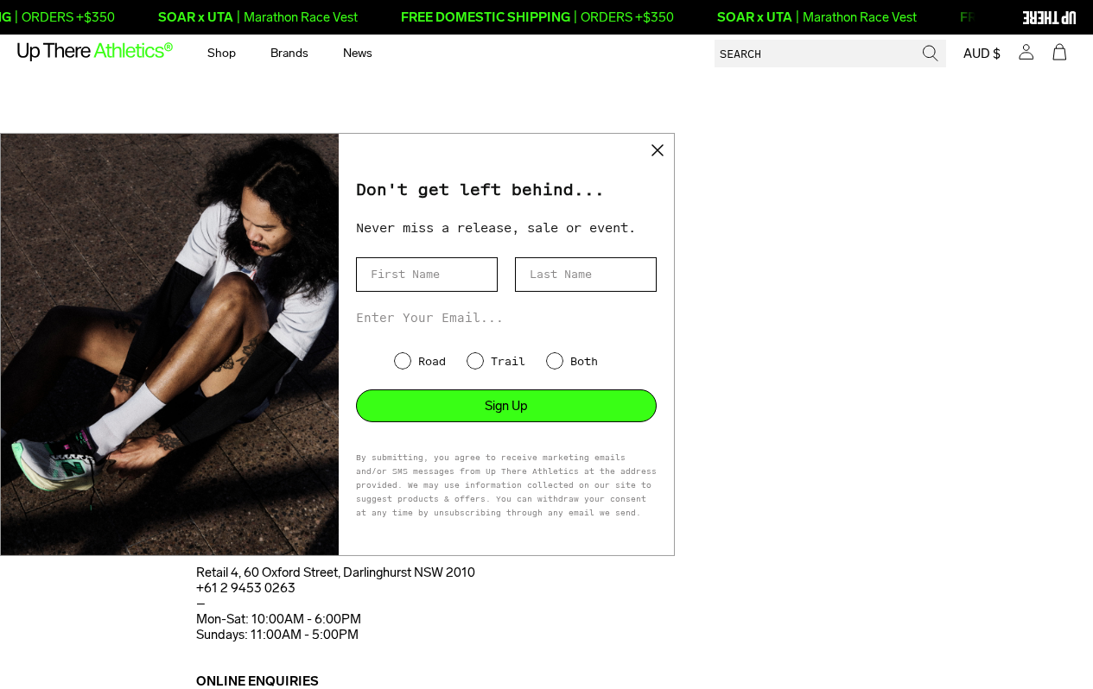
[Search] (930, 53)
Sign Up (506, 406)
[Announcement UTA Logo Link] (1019, 17)
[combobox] (830, 53)
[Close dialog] (657, 150)
